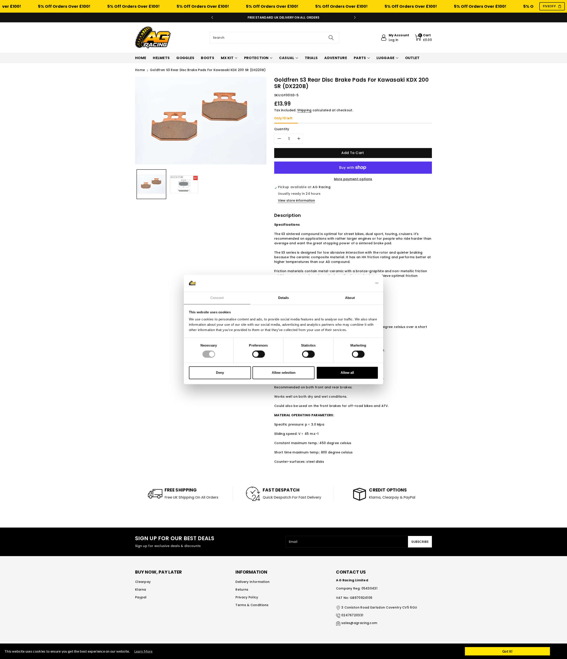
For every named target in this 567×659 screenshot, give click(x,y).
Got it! (507, 651)
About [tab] (350, 298)
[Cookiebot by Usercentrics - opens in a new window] (359, 283)
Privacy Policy (246, 597)
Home (140, 70)
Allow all (347, 372)
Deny (220, 372)
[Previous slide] (212, 17)
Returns (241, 589)
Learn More (143, 651)
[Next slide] (355, 17)
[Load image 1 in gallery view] (151, 184)
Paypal (141, 597)
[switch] (258, 354)
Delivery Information (252, 582)
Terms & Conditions (251, 605)
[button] (423, 37)
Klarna (140, 589)
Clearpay (143, 582)
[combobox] (274, 37)
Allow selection (283, 372)
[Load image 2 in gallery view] (183, 184)
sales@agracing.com (359, 623)
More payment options (353, 179)
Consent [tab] (217, 298)
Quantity (281, 129)
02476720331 (352, 615)
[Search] (331, 37)
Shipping (304, 110)
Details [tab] (283, 298)
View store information (296, 200)
